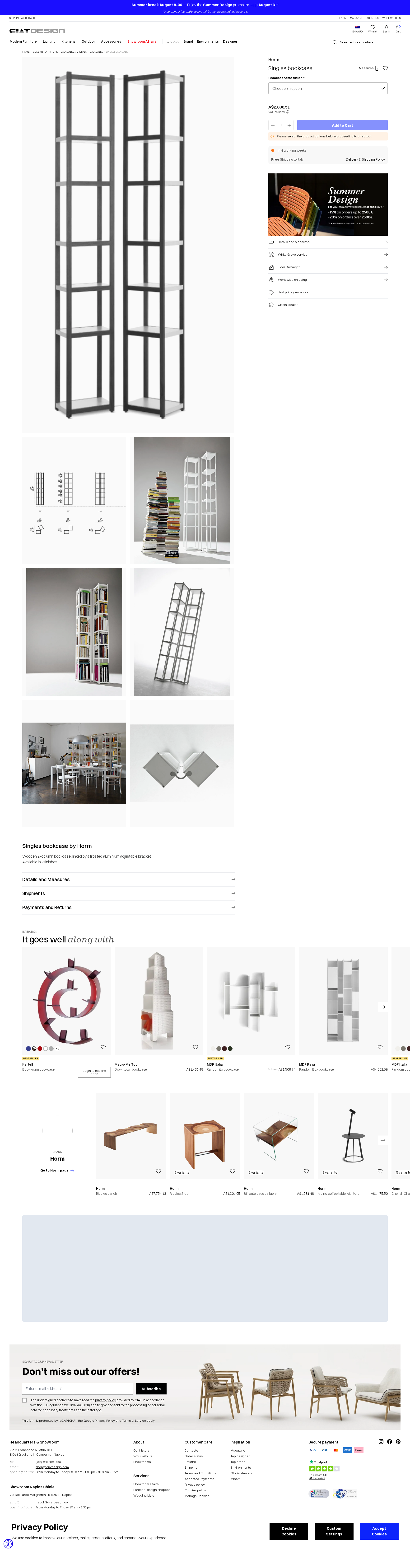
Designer (230, 41)
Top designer (240, 1456)
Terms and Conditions (200, 1473)
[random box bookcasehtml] (343, 1001)
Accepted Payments (199, 1479)
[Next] (229, 442)
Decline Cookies (288, 1531)
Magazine (356, 18)
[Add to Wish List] (385, 68)
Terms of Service (134, 1420)
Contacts (191, 1450)
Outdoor (88, 41)
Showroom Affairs (142, 41)
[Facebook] (389, 1457)
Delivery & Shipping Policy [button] (365, 159)
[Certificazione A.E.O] (345, 1493)
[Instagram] (381, 1457)
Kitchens (68, 41)
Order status (194, 1456)
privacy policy (105, 1400)
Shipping (191, 1467)
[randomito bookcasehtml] (251, 1001)
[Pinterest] (398, 1457)
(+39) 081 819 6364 (48, 1462)
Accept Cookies (379, 1531)
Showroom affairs (145, 1484)
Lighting (49, 41)
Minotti (235, 1479)
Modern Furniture (23, 41)
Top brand (238, 1462)
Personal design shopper (151, 1490)
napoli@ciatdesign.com (53, 1502)
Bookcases (96, 52)
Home (25, 52)
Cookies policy (195, 1490)
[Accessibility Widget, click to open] (8, 1543)
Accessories (111, 41)
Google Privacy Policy (99, 1420)
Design (342, 18)
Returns (190, 1462)
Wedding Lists (143, 1495)
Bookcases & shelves (74, 52)
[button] (357, 29)
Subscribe (151, 1388)
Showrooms (142, 1462)
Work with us (142, 1456)
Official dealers (241, 1473)
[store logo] (37, 30)
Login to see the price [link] (94, 1072)
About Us (372, 18)
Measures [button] (366, 68)
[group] (66, 1012)
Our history (141, 1450)
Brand (188, 41)
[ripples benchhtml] (131, 1136)
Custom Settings (334, 1531)
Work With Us (391, 18)
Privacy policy (195, 1484)
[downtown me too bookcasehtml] (159, 1001)
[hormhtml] (57, 1131)
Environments (208, 41)
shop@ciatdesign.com (52, 1467)
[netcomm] (318, 1493)
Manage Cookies (197, 1496)
